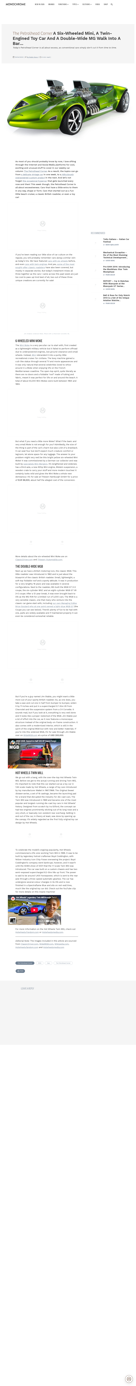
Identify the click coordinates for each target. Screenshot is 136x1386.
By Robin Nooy (32, 57)
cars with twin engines (36, 264)
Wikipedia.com (62, 944)
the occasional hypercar (35, 181)
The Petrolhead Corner (35, 171)
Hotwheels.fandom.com (26, 947)
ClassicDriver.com (24, 559)
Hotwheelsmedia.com (52, 932)
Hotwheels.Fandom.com (27, 932)
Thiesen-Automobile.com (50, 559)
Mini (34, 355)
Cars (48, 963)
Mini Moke (25, 345)
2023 (39, 963)
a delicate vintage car (32, 174)
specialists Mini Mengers (35, 464)
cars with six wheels (58, 261)
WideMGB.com (30, 735)
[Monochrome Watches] (15, 4)
